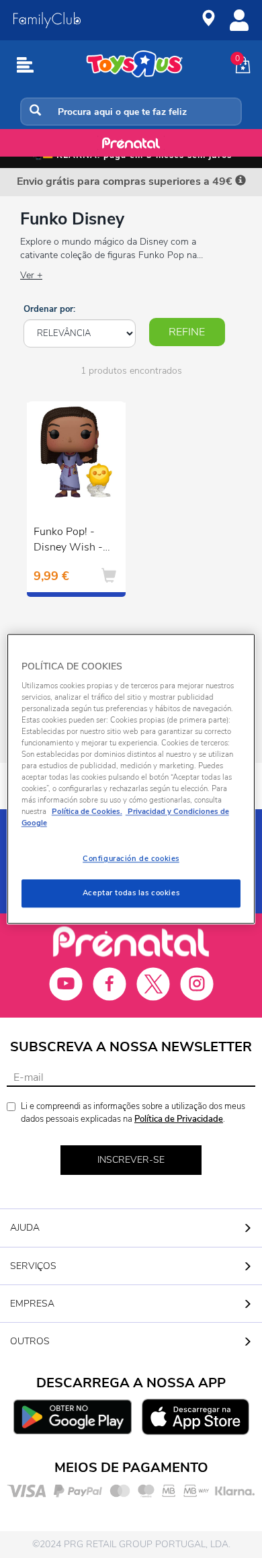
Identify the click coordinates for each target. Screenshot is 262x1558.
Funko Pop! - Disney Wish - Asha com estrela (68, 541)
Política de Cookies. (87, 812)
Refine (187, 332)
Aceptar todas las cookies (131, 893)
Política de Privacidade (178, 1119)
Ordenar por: (49, 309)
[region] (131, 778)
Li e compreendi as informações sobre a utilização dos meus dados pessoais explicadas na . (133, 1112)
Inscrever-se (131, 1159)
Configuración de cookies (131, 859)
